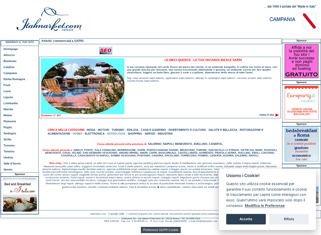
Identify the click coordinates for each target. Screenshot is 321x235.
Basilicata (10, 61)
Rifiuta (289, 219)
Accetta (245, 219)
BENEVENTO (183, 143)
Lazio (7, 91)
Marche (8, 109)
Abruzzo (9, 54)
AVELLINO (200, 143)
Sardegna (10, 133)
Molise (8, 115)
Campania (10, 73)
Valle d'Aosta (12, 163)
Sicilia (7, 139)
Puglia (8, 127)
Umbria (8, 157)
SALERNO (155, 143)
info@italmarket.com (206, 221)
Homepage (11, 48)
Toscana (9, 145)
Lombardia (11, 103)
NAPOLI (168, 143)
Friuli (7, 85)
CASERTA (215, 143)
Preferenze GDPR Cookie (160, 230)
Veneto (8, 169)
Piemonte (10, 121)
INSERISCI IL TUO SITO (20, 42)
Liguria (8, 97)
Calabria (9, 67)
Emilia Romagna (14, 79)
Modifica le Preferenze (265, 205)
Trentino (9, 151)
